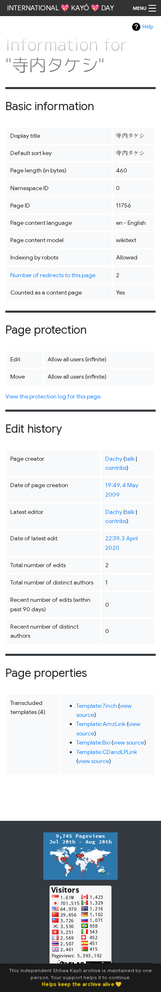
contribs (115, 467)
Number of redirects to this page (52, 275)
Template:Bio (93, 742)
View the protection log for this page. (53, 396)
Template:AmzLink (100, 724)
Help (147, 27)
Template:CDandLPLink (106, 752)
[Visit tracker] (80, 855)
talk (130, 458)
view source (128, 742)
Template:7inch (96, 705)
